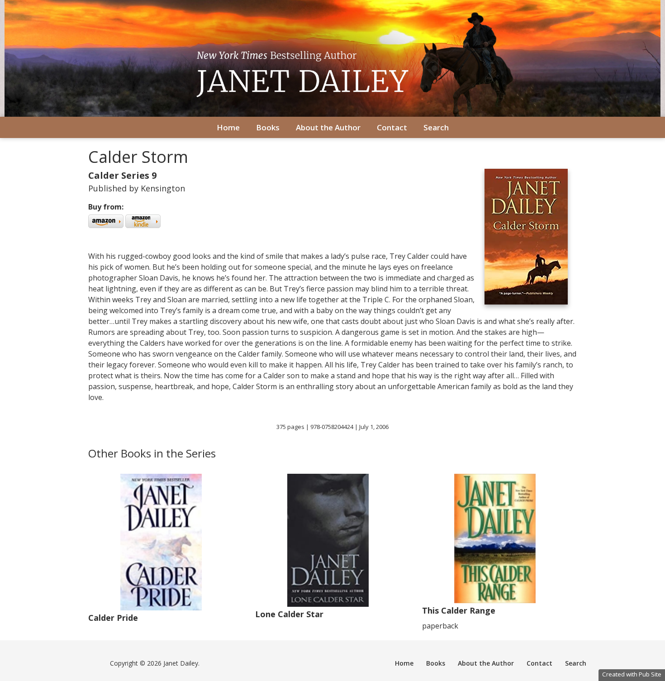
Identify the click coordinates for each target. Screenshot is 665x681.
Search (436, 127)
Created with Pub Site (631, 674)
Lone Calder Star (289, 614)
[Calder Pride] (161, 608)
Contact (392, 127)
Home (228, 127)
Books (268, 127)
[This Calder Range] (495, 600)
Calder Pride (113, 617)
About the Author (328, 127)
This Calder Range (458, 610)
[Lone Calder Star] (328, 604)
